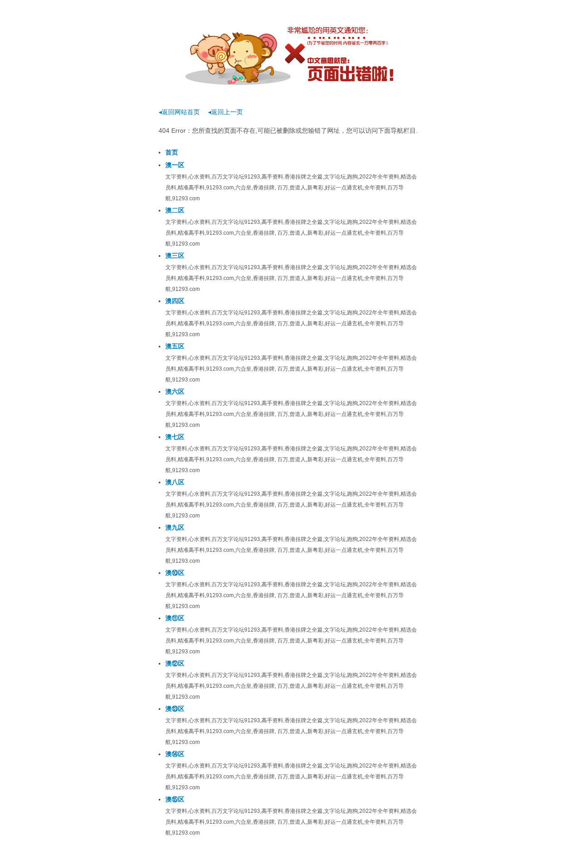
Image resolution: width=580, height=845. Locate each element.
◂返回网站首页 (179, 112)
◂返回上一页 (225, 112)
